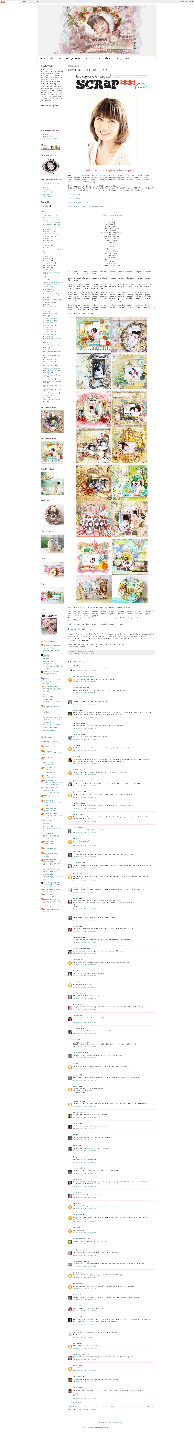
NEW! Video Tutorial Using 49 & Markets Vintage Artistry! (50, 771)
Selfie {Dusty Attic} (51, 792)
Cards (44, 238)
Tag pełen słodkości (50, 810)
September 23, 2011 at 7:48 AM (84, 1080)
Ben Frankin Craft (49, 227)
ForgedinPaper (78, 1261)
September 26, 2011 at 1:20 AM (84, 1348)
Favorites (46, 258)
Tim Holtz (46, 655)
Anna (74, 1228)
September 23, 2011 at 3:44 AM (84, 832)
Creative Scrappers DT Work (53, 250)
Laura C (76, 1123)
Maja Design (47, 289)
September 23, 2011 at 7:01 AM (84, 1047)
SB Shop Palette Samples (52, 339)
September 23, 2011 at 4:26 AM (84, 892)
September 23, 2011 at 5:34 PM (84, 1186)
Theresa (76, 1283)
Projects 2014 (48, 330)
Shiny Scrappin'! (49, 781)
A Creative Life (49, 868)
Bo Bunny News (48, 236)
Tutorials (46, 373)
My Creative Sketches (50, 300)
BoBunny (46, 678)
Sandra (75, 898)
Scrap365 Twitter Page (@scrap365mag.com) (86, 207)
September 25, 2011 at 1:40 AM (84, 1311)
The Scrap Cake (48, 366)
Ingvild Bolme (48, 874)
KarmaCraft (77, 1101)
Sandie (75, 1075)
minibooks (46, 291)
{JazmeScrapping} (49, 860)
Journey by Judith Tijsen (52, 743)
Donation (46, 256)
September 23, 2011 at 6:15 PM (84, 1208)
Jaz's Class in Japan (50, 284)
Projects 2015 (48, 332)
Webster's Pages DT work (52, 389)
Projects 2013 (48, 327)
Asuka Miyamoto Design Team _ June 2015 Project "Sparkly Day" (52, 863)
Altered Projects (49, 220)
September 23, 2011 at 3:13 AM (84, 750)
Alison (75, 1317)
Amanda (75, 926)
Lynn (74, 852)
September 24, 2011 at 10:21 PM (84, 1289)
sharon (75, 1365)
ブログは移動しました (49, 764)
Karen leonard (78, 915)
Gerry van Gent (48, 791)
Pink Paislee (48, 661)
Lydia (75, 1192)
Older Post (151, 1406)
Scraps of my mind (50, 787)
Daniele (76, 1015)
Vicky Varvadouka (79, 948)
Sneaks (45, 347)
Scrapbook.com (48, 136)
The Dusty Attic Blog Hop (52, 362)
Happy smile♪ (48, 795)
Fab (74, 1064)
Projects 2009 (48, 318)
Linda (75, 699)
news (44, 304)
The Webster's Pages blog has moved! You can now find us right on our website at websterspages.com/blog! (52, 721)
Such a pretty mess (50, 768)
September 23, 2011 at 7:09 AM (84, 1058)
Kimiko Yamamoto (48, 196)
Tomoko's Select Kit (50, 370)
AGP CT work (47, 218)
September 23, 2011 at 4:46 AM (84, 931)
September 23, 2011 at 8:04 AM (84, 1095)
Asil (74, 745)
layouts (45, 287)
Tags (44, 349)
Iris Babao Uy (48, 833)
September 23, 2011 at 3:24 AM (84, 786)
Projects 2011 (48, 323)
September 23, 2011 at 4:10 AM (84, 857)
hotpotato (76, 734)
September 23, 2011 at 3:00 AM (84, 728)
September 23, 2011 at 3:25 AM (84, 797)
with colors (47, 751)
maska (75, 838)
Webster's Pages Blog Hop (52, 385)
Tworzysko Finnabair (50, 741)
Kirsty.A (76, 993)
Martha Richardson (79, 688)
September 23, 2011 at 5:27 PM (84, 1173)
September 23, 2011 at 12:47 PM (84, 1140)
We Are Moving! (48, 696)
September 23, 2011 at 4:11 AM (84, 868)
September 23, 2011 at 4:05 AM (84, 845)
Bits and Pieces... (50, 848)
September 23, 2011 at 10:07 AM (84, 1129)
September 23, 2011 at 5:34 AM (84, 965)
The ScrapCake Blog (50, 727)
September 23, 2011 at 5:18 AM (84, 942)
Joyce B (76, 1388)
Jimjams (76, 781)
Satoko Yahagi (48, 192)
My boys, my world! (50, 814)
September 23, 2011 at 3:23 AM (84, 775)
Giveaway (46, 270)
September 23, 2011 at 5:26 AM (84, 953)
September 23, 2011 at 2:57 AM (84, 704)
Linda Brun (77, 863)
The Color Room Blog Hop (52, 352)
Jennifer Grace (78, 874)
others (45, 311)
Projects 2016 (48, 334)
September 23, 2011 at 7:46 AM (84, 1069)
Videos (109, 58)
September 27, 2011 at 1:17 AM (84, 1398)
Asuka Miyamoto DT (49, 225)
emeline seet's (48, 820)
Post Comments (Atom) (87, 1409)
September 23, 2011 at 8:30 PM (84, 1222)
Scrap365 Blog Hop (88, 653)
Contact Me (93, 58)
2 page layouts (48, 215)
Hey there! (47, 712)
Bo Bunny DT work (49, 234)
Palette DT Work (48, 314)
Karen (75, 1203)
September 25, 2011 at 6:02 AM (84, 1324)
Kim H (75, 1272)
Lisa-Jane (76, 1028)
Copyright (123, 58)
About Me (55, 58)
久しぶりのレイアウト (49, 797)
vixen (75, 1004)
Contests (46, 247)
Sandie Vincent (78, 887)
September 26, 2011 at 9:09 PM (84, 1370)
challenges (46, 241)
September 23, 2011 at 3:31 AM (84, 821)
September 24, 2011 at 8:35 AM (84, 1277)
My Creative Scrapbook (51, 294)
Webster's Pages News (50, 393)
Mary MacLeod (78, 982)
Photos (45, 316)
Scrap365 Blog (74, 198)
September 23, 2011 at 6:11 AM (84, 1033)
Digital (45, 254)
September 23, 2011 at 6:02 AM (84, 1022)
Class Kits (46, 245)
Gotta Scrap (47, 758)
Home (42, 58)
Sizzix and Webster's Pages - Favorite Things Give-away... (52, 837)
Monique (76, 1168)
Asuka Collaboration (50, 222)
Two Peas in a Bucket (50, 139)
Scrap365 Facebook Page (78, 203)
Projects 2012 (48, 325)
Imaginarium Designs (50, 686)
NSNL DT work (47, 307)
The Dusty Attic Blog (51, 671)
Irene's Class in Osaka (51, 282)
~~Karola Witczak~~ (50, 809)
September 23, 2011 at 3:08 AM (84, 739)
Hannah (75, 710)
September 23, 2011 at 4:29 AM (84, 909)
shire (75, 1306)
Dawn (74, 971)
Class (44, 243)
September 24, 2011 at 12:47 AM (84, 1255)
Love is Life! (48, 842)
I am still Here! (49, 777)
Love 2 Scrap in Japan (51, 889)
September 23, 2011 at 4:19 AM (84, 881)
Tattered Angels (49, 731)
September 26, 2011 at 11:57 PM (84, 1382)
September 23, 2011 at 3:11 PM (84, 1162)
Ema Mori (46, 194)
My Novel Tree (48, 302)
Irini (75, 1146)
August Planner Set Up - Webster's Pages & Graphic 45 (52, 804)
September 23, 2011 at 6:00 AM (84, 1009)
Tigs (74, 1343)
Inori (44, 280)
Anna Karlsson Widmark (81, 677)
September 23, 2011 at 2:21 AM (84, 682)
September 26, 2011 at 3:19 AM (84, 1359)
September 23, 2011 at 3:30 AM (84, 808)
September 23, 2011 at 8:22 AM (84, 1106)
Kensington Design (50, 853)
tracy (75, 1295)
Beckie (75, 827)
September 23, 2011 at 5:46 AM (84, 987)
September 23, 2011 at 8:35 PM (84, 1233)
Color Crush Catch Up (51, 850)
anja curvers (78, 1377)
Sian (74, 756)
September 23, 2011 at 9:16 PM (84, 1244)
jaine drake (77, 792)
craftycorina (78, 1215)
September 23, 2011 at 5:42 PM (84, 1197)
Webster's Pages (48, 379)
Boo (74, 665)
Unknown (76, 959)
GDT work (46, 267)
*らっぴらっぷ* (48, 827)
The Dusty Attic (48, 360)
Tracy (75, 1330)
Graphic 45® (47, 699)
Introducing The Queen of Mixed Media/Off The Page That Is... (52, 690)
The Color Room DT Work (51, 356)
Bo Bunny (46, 229)
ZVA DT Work (47, 397)
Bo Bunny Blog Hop (49, 231)
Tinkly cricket (48, 763)
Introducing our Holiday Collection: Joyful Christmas (52, 681)
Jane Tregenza (48, 776)
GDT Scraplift (48, 265)
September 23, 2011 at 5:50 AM (84, 998)
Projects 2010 (48, 320)
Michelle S (77, 770)
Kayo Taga (46, 189)
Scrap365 (77, 653)
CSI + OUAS (47, 903)
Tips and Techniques (50, 368)
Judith (75, 1086)
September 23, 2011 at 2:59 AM (84, 717)
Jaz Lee (45, 187)
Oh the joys (47, 891)
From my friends (48, 263)
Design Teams (73, 58)
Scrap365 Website (75, 194)
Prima (45, 694)
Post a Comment (76, 1402)
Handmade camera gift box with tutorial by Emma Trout (52, 878)
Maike (75, 1179)
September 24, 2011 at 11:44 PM (84, 1300)
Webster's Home (48, 716)
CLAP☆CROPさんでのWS (50, 896)
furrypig (76, 814)
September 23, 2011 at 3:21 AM (84, 763)
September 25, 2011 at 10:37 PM (84, 1337)
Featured (46, 260)
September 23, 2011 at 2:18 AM (84, 670)
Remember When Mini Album (52, 748)
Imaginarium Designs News (52, 276)
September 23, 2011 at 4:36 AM (84, 920)
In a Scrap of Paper (50, 906)
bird (74, 1040)
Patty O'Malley (78, 1053)
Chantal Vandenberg (80, 1239)
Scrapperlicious (49, 746)
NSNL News (46, 309)
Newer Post (72, 1406)
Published (46, 336)
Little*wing (47, 894)
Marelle (76, 1112)
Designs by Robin (49, 800)
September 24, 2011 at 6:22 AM (84, 1266)
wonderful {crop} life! (52, 883)
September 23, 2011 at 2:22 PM (84, 1151)
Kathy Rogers (78, 1354)
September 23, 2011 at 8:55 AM (84, 1117)
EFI (74, 1134)
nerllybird (77, 1250)
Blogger (106, 1427)
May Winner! (47, 708)
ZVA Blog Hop (47, 395)
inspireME (46, 134)
